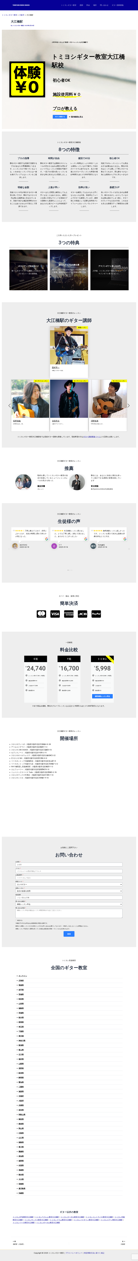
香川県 (21, 1147)
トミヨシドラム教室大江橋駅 (61, 1220)
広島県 (21, 1133)
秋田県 (21, 999)
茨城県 (21, 1013)
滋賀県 (21, 1091)
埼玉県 (21, 1027)
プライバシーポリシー (73, 1253)
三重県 (21, 1087)
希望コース (18, 881)
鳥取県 (21, 1119)
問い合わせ (104, 5)
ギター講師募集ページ (91, 437)
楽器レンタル (19, 888)
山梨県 (21, 1064)
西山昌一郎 (56, 421)
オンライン (23, 976)
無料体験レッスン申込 (102, 696)
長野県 (21, 1068)
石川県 (21, 1054)
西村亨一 (55, 367)
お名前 (17, 861)
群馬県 (21, 1022)
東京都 (21, 1036)
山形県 (21, 1004)
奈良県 (21, 1110)
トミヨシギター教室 (68, 5)
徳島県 (21, 1142)
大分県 (21, 1179)
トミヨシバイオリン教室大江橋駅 (86, 1220)
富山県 (21, 1050)
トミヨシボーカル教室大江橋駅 (48, 1223)
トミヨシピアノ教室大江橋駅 (112, 1220)
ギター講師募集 (118, 5)
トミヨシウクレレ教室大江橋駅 (47, 1217)
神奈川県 (22, 1041)
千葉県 (21, 1031)
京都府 (21, 1096)
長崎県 (21, 1170)
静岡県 (21, 1078)
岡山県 (21, 1128)
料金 (88, 5)
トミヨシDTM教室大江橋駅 (23, 1217)
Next (129, 549)
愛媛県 (21, 1152)
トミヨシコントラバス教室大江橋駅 (99, 1217)
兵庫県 (21, 1105)
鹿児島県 (22, 1188)
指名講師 (18, 894)
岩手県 (21, 990)
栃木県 (21, 1017)
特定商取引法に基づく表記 (94, 1253)
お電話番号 (18, 875)
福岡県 (21, 1161)
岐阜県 (21, 1073)
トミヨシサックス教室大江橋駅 (36, 1220)
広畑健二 (17, 421)
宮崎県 (21, 1184)
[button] (69, 976)
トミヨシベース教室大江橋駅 (24, 1223)
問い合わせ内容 (20, 908)
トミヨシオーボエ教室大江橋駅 (72, 1217)
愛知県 (21, 1082)
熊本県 (21, 1175)
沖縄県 (21, 1193)
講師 (81, 5)
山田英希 (94, 421)
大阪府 (21, 1101)
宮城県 (21, 994)
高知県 (21, 1156)
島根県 (21, 1124)
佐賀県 (21, 1165)
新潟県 (21, 1045)
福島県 (21, 1008)
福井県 (21, 1059)
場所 (95, 5)
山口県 (21, 1138)
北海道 (21, 981)
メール (17, 868)
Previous (9, 549)
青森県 (21, 985)
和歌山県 (22, 1115)
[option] (69, 352)
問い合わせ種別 (20, 901)
